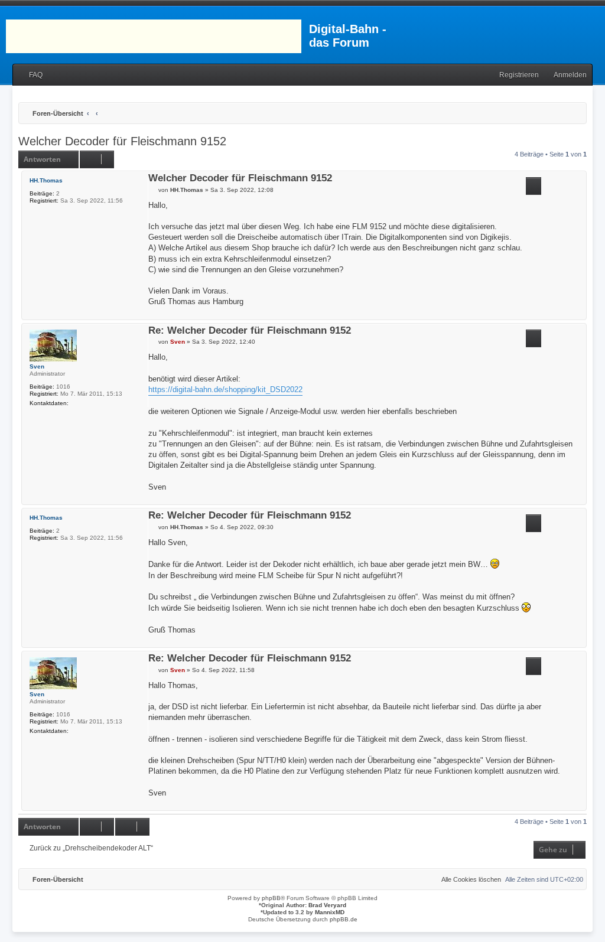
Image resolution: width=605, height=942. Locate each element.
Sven (37, 366)
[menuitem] (30, 75)
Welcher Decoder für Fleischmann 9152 (122, 141)
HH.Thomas (46, 180)
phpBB (271, 898)
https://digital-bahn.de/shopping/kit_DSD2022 (225, 389)
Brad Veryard (327, 905)
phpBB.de (343, 919)
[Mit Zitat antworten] (533, 186)
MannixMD (329, 912)
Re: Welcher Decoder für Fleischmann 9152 (249, 331)
